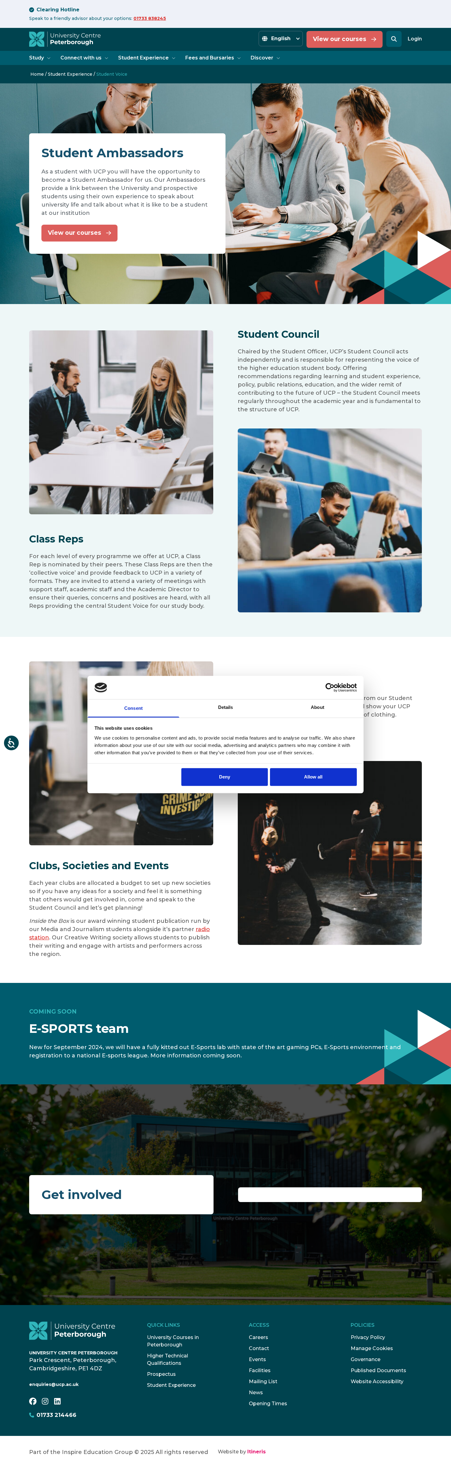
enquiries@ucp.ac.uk (54, 1384)
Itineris (256, 1452)
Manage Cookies (372, 1348)
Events (257, 1359)
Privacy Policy (368, 1337)
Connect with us (81, 58)
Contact (259, 1348)
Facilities (260, 1370)
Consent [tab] (133, 708)
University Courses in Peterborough (173, 1341)
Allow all (313, 777)
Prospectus (161, 1374)
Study (36, 58)
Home (37, 74)
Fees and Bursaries (209, 58)
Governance (365, 1359)
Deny (224, 777)
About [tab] (317, 707)
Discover (262, 58)
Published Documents (378, 1370)
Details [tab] (225, 707)
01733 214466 (56, 1415)
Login (415, 39)
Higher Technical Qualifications (167, 1359)
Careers (258, 1337)
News (256, 1392)
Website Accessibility (377, 1381)
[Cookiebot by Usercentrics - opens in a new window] (330, 687)
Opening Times (268, 1403)
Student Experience (143, 58)
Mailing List (263, 1381)
